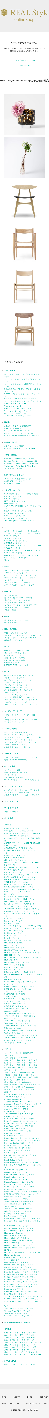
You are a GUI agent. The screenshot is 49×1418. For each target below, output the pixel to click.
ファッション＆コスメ (13, 786)
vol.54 (24, 1365)
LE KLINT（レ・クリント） (15, 936)
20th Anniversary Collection (17, 1322)
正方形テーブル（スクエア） (15, 603)
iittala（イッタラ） (12, 899)
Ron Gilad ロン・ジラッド (15, 1294)
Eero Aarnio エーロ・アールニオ (17, 1148)
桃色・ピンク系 (10, 1352)
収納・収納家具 (17, 629)
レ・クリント (32, 705)
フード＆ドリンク (11, 808)
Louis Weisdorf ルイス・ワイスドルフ (20, 1231)
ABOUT (17, 1397)
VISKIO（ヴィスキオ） (13, 553)
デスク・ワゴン (10, 610)
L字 (28, 533)
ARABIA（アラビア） (31, 780)
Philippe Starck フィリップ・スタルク (20, 1279)
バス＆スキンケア (11, 795)
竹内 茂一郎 (9, 1077)
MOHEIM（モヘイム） (13, 955)
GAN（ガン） (24, 558)
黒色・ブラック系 (29, 1333)
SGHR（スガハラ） (12, 996)
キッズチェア (31, 575)
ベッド (7, 616)
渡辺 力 (7, 1092)
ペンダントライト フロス (14, 678)
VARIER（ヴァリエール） (14, 1033)
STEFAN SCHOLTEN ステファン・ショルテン (23, 1296)
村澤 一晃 (8, 1087)
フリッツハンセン (11, 583)
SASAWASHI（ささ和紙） (15, 660)
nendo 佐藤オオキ (11, 1260)
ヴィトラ (7, 580)
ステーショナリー (11, 745)
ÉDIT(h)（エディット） (13, 496)
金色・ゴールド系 (11, 1345)
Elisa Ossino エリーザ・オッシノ (18, 1150)
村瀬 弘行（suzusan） (26, 1087)
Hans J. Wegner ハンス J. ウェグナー (19, 1182)
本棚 (6, 633)
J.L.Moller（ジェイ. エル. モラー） (18, 906)
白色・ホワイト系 (11, 1333)
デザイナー (8, 1049)
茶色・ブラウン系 (27, 1335)
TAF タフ (8, 1306)
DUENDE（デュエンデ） (14, 870)
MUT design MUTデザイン (15, 1253)
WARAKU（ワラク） (12, 536)
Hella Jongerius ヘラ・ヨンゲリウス (19, 1187)
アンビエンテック (11, 700)
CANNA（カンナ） (33, 550)
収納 (30, 740)
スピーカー (33, 742)
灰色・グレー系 (10, 1335)
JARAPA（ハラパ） (24, 650)
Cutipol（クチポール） (31, 863)
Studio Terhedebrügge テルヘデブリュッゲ (22, 1299)
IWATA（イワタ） (31, 904)
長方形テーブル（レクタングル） (17, 600)
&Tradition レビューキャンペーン (18, 416)
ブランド (7, 825)
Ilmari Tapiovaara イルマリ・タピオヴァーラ (22, 1192)
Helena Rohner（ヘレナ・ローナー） (19, 1189)
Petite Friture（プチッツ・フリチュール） (21, 982)
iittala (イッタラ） (11, 780)
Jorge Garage (10, 1206)
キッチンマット (10, 775)
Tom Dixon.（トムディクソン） (17, 1023)
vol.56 (7, 1365)
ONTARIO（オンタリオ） (14, 555)
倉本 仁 (7, 1070)
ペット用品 (8, 818)
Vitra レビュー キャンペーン (15, 406)
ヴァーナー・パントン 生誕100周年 (18, 1053)
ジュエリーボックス (19, 633)
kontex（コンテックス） (14, 921)
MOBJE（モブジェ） (12, 953)
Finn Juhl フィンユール (14, 1158)
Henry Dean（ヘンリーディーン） (18, 892)
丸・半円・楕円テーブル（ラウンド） (19, 598)
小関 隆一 (34, 1063)
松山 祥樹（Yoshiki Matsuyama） (18, 1082)
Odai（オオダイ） (11, 504)
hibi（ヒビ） (9, 894)
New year (34, 464)
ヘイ (16, 580)
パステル (23, 1355)
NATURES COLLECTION (14, 967)
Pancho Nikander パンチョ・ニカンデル (21, 1270)
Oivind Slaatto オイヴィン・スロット (19, 1265)
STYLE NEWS (10, 1361)
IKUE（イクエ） (29, 899)
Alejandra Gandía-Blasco (15, 1099)
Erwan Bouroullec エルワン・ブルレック (21, 1155)
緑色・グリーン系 (29, 1347)
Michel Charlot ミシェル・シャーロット (20, 1243)
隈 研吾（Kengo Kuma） (15, 1068)
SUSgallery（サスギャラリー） (17, 777)
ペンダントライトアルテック (15, 685)
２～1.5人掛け (33, 531)
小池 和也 (17, 1070)
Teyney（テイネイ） (12, 1016)
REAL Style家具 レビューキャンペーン (20, 399)
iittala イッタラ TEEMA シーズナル (18, 433)
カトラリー (8, 770)
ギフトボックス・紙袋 (13, 468)
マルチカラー (35, 1355)
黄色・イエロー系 (11, 1350)
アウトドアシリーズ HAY (14, 722)
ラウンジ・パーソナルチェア (15, 573)
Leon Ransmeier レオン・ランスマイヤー (21, 1228)
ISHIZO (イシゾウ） (12, 904)
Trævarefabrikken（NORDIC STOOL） (20, 1038)
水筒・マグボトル (11, 812)
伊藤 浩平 (8, 1060)
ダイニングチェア (11, 570)
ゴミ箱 (26, 737)
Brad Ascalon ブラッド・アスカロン (19, 1126)
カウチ (7, 531)
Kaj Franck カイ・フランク (15, 1216)
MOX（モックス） (11, 960)
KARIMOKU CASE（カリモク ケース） (20, 911)
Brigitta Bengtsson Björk (14, 1128)
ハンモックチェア (27, 585)
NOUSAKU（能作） (12, 972)
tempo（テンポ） (11, 1018)
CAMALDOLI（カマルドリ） (15, 516)
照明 (34, 715)
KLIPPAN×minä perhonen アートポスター (21, 436)
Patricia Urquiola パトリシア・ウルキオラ (21, 1272)
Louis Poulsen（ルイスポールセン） (19, 940)
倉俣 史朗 (33, 1068)
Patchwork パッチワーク (14, 655)
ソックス (35, 795)
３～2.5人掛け (18, 531)
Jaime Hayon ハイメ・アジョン (17, 1199)
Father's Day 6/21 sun (13, 461)
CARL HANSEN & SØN (14, 858)
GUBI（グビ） (28, 884)
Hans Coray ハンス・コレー (15, 1180)
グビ (21, 705)
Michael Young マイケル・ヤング (18, 1245)
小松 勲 (7, 1075)
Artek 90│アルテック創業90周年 (17, 426)
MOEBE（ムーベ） (32, 953)
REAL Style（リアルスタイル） (17, 828)
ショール (23, 790)
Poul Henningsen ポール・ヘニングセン (21, 1284)
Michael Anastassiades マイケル (18, 1240)
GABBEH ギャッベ (12, 663)
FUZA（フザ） (34, 555)
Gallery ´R (36, 833)
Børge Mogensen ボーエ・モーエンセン (20, 1121)
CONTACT (44, 1397)
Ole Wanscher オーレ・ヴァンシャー (19, 1267)
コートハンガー (10, 638)
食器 (18, 770)
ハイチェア (26, 583)
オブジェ (30, 735)
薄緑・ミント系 (10, 1355)
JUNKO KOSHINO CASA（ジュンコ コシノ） (23, 909)
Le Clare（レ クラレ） (13, 933)
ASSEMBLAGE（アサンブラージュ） (19, 848)
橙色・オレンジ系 (29, 1350)
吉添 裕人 (30, 1089)
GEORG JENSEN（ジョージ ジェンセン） (21, 880)
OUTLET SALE (10, 442)
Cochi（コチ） (36, 546)
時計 (22, 735)
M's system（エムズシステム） (17, 962)
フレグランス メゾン (12, 490)
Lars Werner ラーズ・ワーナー (17, 1226)
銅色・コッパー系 (11, 1347)
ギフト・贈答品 (10, 455)
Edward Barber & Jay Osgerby (17, 1145)
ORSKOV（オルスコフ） (14, 979)
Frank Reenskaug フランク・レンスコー (21, 1162)
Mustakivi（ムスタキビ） (14, 965)
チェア (7, 567)
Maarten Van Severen (13, 1233)
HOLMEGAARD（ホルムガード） (18, 897)
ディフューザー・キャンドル (15, 732)
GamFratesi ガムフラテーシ (15, 1172)
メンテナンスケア (11, 801)
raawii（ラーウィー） (13, 984)
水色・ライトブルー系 (29, 1352)
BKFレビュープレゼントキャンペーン (19, 411)
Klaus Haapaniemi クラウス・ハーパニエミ (22, 1218)
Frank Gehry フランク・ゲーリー (17, 1160)
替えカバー (8, 560)
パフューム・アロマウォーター (16, 792)
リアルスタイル (10, 595)
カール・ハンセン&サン (13, 578)
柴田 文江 (30, 1075)
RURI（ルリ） (10, 558)
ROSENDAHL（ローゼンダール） (18, 989)
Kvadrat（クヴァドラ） (13, 926)
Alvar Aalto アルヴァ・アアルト (17, 1109)
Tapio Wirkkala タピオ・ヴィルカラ (19, 1309)
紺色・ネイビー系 (11, 1340)
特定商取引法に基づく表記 (37, 1403)
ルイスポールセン (27, 702)
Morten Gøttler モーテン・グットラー (19, 1248)
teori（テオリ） (30, 1016)
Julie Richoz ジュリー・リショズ (18, 1211)
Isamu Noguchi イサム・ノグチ (17, 1197)
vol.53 (32, 1365)
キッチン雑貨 (16, 766)
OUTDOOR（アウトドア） (15, 481)
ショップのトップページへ (24, 60)
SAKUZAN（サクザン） (14, 992)
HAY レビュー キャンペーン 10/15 (18, 408)
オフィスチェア (10, 585)
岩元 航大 (33, 1060)
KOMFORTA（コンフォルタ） (16, 833)
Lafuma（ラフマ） (34, 926)
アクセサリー (35, 790)
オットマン (19, 533)
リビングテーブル (31, 605)
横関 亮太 (17, 1089)
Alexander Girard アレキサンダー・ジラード (22, 1104)
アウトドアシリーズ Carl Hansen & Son (21, 720)
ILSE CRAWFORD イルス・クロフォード (21, 1194)
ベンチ (34, 570)
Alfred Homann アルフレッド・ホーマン (20, 1106)
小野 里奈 (8, 1065)
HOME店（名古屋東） (13, 448)
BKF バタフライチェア (13, 575)
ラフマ (24, 580)
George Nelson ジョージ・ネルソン (19, 1175)
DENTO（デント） (12, 865)
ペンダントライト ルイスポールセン (18, 675)
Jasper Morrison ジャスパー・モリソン (20, 1201)
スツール (25, 570)
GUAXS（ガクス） (12, 884)
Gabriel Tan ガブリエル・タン (16, 1170)
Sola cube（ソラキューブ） (15, 1001)
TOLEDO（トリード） (13, 548)
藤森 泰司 (20, 1080)
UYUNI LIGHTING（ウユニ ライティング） (21, 1030)
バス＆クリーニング (12, 747)
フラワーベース (10, 735)
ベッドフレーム (10, 620)
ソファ (11, 527)
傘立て (24, 745)
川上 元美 (33, 1065)
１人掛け (7, 533)
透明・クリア (32, 1337)
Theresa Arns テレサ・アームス (17, 1311)
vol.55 (15, 1365)
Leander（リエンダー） (14, 931)
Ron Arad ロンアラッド (14, 1289)
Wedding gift (21, 464)
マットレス (24, 620)
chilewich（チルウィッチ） (15, 653)
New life (7, 459)
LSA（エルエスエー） (13, 928)
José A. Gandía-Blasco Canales (18, 1209)
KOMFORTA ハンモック (14, 475)
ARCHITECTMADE (32, 843)
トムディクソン (10, 702)
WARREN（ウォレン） (13, 538)
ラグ (6, 717)
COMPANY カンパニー (13, 1136)
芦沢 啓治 (8, 1055)
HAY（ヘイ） (20, 640)
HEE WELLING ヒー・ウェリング (18, 1184)
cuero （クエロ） (11, 863)
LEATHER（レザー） (13, 484)
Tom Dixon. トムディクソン (15, 1313)
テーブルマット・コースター (15, 772)
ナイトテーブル (10, 623)
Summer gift (32, 461)
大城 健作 (20, 1063)
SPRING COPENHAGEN (14, 1004)
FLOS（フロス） (33, 872)
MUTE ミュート (10, 1250)
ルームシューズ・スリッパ (15, 742)
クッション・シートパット (15, 740)
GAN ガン (8, 650)
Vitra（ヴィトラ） (11, 1035)
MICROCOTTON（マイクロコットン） (20, 950)
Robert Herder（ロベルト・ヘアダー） (20, 987)
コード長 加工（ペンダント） (16, 688)
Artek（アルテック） (12, 845)
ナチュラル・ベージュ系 (14, 1337)
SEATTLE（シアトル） (13, 543)
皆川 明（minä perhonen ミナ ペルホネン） (23, 1085)
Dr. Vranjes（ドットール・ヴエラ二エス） (21, 494)
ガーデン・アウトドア (13, 711)
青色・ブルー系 (28, 1340)
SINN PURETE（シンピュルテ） (17, 518)
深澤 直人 (8, 1080)
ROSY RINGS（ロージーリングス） (19, 511)
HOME (3, 1397)
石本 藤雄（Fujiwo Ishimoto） (17, 1058)
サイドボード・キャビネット (15, 635)
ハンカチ (25, 795)
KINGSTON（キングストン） (16, 541)
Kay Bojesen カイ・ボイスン (16, 1214)
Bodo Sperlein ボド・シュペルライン (19, 1124)
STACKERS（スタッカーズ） (16, 1006)
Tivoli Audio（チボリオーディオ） (18, 1021)
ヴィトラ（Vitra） (31, 757)
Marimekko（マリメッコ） (15, 948)
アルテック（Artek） (12, 757)
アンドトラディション (30, 700)
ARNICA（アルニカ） (13, 550)
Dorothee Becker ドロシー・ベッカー (19, 1143)
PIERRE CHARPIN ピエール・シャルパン (21, 1282)
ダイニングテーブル (12, 605)
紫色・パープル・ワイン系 (30, 1342)
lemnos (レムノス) (33, 928)
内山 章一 (8, 1063)
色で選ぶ (7, 1329)
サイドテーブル (10, 607)
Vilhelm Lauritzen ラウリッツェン (18, 1316)
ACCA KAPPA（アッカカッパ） (17, 513)
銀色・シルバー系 (29, 1345)
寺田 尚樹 (33, 1077)
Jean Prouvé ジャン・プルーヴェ (18, 1204)
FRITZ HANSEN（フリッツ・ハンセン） (20, 877)
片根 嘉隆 (20, 1065)
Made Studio (35, 1253)
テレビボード (36, 635)
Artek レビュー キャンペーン (16, 404)
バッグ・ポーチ (10, 790)
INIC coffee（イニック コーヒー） (18, 901)
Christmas (8, 466)
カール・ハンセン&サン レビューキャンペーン (23, 401)
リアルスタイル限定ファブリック (17, 479)
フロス (7, 705)
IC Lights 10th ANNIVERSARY (17, 431)
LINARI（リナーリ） (12, 499)
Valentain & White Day (26, 466)
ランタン (27, 747)
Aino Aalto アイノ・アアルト (16, 1097)
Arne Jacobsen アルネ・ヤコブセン (19, 1114)
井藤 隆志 (20, 1060)
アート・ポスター (17, 754)
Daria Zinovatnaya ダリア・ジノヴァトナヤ (22, 1141)
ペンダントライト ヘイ (13, 683)
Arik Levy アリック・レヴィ (15, 1116)
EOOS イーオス (10, 1153)
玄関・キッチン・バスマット (15, 658)
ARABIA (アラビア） (12, 843)
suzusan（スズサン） (13, 1011)
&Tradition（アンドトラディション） (19, 1040)
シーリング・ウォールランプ (15, 695)
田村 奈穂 (22, 1077)
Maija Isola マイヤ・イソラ (15, 1236)
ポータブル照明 (10, 690)
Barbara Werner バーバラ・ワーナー (19, 1119)
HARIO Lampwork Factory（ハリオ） (19, 887)
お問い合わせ (24, 65)
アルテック (31, 578)
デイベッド (37, 533)
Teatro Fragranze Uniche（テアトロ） (20, 521)
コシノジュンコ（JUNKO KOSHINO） (20, 1072)
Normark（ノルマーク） (14, 970)
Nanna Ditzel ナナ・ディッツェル (18, 1257)
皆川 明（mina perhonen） (16, 760)
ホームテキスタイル (12, 737)
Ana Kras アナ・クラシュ (14, 1111)
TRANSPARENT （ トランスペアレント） (21, 1026)
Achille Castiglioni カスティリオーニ (19, 1094)
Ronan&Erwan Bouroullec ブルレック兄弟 (22, 1291)
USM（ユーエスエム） (29, 638)
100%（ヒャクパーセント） (15, 1043)
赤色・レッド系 (10, 1342)
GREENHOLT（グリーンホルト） (18, 882)
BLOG (29, 1397)
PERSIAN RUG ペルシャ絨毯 (16, 665)
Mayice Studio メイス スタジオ (17, 1238)
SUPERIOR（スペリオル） (15, 546)
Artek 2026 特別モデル (13, 428)
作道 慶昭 (17, 1075)
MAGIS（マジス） (11, 945)
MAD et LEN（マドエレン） (15, 501)
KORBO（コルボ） (12, 923)
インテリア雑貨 (16, 729)
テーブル (7, 591)
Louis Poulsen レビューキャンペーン (19, 413)
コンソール (24, 607)
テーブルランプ (26, 690)
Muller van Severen (12, 1255)
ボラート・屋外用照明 (13, 697)
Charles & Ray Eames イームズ (17, 1131)
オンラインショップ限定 (14, 446)
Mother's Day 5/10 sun (24, 459)
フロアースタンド (11, 692)
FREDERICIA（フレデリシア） (17, 875)
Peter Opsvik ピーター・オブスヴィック (20, 1274)
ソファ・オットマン (12, 715)
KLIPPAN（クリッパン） (14, 919)
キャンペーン (9, 371)
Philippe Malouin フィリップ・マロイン (20, 1277)
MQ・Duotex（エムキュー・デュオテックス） (23, 957)
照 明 (7, 672)
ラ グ (7, 647)
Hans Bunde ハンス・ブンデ (16, 1177)
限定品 (7, 422)
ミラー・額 (36, 737)
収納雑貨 (7, 640)
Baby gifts (8, 464)
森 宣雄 (7, 1089)
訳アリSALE (30, 448)
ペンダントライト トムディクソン (17, 680)
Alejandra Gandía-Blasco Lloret (18, 1102)
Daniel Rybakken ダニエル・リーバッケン (21, 1138)
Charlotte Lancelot (12, 1133)
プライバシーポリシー (10, 1403)
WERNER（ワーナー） (31, 1035)
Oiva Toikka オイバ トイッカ (16, 1262)
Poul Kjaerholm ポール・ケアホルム (19, 1287)
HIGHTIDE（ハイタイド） (29, 889)
